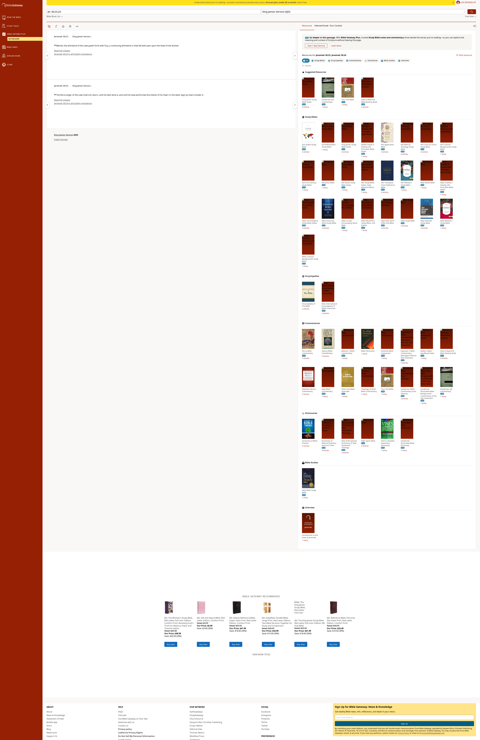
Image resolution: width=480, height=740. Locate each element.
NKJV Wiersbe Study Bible (426, 222)
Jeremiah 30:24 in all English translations (73, 103)
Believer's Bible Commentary (348, 352)
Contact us (123, 725)
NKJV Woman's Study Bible (446, 222)
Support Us (51, 736)
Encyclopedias (312, 276)
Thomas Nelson (197, 732)
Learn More (336, 45)
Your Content (336, 25)
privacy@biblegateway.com (433, 733)
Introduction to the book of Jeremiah (310, 536)
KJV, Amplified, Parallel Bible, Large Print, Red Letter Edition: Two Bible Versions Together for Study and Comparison (277, 621)
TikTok (264, 722)
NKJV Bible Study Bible (309, 491)
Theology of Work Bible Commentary (369, 390)
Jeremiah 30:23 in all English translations (73, 54)
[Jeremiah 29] (47, 55)
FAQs (120, 711)
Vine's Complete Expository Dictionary (387, 443)
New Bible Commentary (327, 390)
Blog (48, 729)
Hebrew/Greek (321, 25)
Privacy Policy (403, 733)
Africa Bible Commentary (307, 352)
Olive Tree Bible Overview (348, 390)
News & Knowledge (55, 715)
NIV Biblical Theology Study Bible (407, 147)
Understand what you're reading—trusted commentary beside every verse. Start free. (250, 2)
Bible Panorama (367, 351)
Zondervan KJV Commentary (328, 101)
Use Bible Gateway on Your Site (133, 718)
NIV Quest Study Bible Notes (348, 184)
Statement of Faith (55, 718)
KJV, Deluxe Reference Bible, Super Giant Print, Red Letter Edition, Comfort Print (242, 620)
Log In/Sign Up (468, 2)
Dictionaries (311, 413)
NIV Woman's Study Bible (406, 184)
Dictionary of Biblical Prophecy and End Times (329, 443)
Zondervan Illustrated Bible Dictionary (407, 443)
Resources (307, 25)
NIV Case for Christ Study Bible (428, 146)
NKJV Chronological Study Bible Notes (310, 222)
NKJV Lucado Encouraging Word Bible (349, 223)
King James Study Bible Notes (309, 101)
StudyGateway (196, 715)
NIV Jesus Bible (328, 183)
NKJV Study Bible (408, 221)
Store (49, 725)
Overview (309, 507)
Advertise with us (126, 722)
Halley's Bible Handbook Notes (427, 352)
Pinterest (265, 718)
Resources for (324, 55)
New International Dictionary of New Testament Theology (349, 444)
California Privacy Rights (130, 732)
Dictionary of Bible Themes (309, 442)
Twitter (264, 725)
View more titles (261, 654)
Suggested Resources (315, 72)
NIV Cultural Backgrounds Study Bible (448, 147)
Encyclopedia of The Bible (308, 305)
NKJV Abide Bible (427, 183)
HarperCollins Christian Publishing (206, 722)
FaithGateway (196, 711)
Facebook (265, 711)
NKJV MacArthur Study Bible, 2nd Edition (368, 223)
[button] (465, 2)
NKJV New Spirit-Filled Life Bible (388, 222)
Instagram (266, 715)
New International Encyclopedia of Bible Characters (329, 306)
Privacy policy (125, 729)
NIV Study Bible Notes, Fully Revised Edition (367, 185)
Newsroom (51, 732)
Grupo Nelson (196, 725)
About (49, 711)
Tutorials (122, 715)
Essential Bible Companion (387, 352)
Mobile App (51, 722)
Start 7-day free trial (316, 45)
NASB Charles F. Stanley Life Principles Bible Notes (367, 148)
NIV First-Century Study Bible (309, 184)
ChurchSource (196, 718)
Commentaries (312, 323)
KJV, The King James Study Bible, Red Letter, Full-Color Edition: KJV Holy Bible (309, 623)
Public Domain (61, 139)
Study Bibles (311, 117)
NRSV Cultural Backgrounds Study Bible (310, 259)
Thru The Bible (348, 100)
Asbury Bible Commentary (327, 352)
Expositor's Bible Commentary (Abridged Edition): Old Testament (408, 354)
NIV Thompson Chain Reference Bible (388, 185)
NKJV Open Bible (368, 441)
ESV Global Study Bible (309, 146)
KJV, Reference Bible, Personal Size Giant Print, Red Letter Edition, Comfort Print (341, 620)
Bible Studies (311, 462)
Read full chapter (62, 50)
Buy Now (171, 644)
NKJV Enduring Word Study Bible (329, 222)
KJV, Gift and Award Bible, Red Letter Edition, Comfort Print (211, 619)
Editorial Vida (196, 729)
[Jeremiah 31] (295, 55)
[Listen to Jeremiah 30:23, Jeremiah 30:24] (77, 26)
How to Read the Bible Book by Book (369, 101)
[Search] (472, 11)
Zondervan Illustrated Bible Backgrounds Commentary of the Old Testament (428, 393)
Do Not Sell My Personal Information (136, 736)
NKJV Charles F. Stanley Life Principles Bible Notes (446, 186)
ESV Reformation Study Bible (329, 146)
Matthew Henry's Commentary (309, 390)
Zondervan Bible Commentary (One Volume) (408, 391)
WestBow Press (197, 736)
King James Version (63, 135)
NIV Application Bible (387, 146)
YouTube (265, 729)
